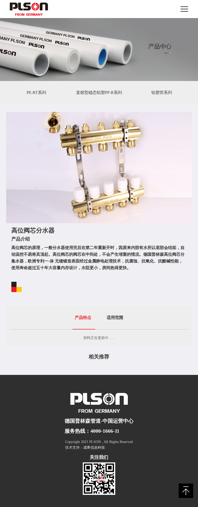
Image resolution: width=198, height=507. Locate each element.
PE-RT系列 (36, 92)
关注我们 (99, 457)
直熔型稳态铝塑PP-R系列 (99, 92)
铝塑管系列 (161, 92)
